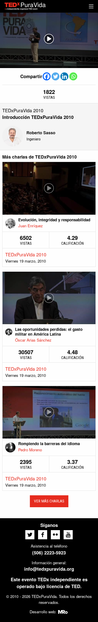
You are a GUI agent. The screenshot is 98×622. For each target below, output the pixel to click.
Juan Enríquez (30, 225)
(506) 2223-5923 (49, 552)
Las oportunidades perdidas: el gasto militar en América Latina (49, 331)
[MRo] (63, 611)
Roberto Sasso (40, 133)
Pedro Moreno (30, 449)
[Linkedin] (64, 76)
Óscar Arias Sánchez (33, 340)
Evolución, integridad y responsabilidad (54, 219)
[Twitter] (55, 76)
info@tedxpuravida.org (49, 568)
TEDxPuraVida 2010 (25, 254)
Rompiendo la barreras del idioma (49, 443)
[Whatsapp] (73, 76)
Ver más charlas (49, 501)
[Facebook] (47, 76)
